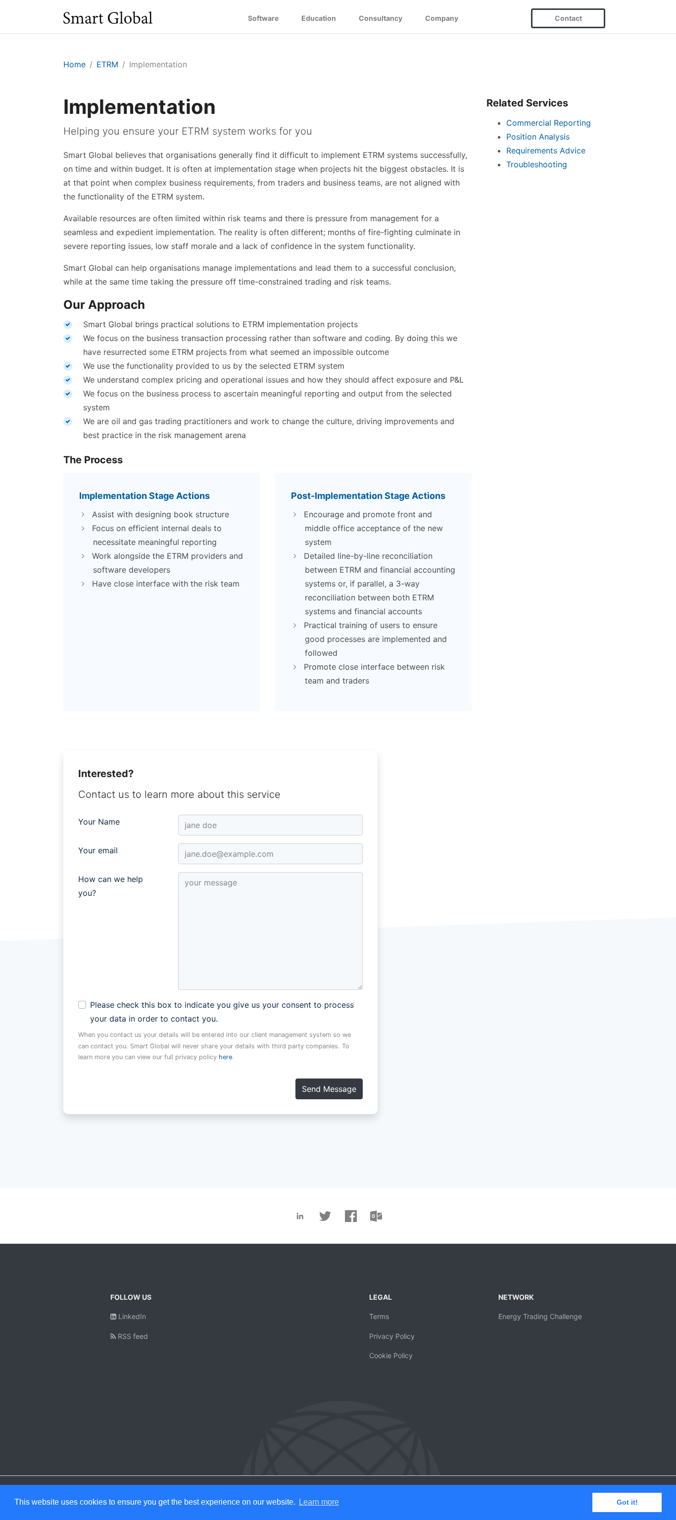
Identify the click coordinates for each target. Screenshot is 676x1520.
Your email (98, 850)
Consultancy (380, 18)
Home (74, 64)
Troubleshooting (536, 164)
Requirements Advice (545, 150)
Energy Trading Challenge (540, 1316)
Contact (568, 18)
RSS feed (132, 1336)
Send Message (329, 1089)
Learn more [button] (319, 1502)
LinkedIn (131, 1316)
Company (441, 18)
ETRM (107, 64)
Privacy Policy (392, 1336)
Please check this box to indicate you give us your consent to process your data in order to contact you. (222, 1012)
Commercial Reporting (548, 123)
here (225, 1057)
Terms (379, 1316)
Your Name (99, 822)
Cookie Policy (391, 1355)
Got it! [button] (627, 1502)
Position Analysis (538, 137)
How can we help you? (110, 886)
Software (263, 18)
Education (318, 18)
